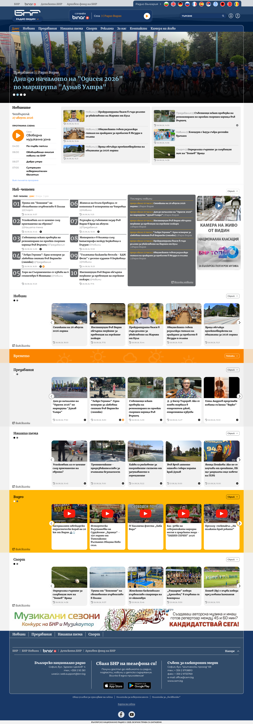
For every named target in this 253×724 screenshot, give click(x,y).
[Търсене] (223, 15)
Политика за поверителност (132, 697)
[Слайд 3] (21, 95)
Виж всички (23, 345)
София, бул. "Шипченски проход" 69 (189, 666)
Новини (18, 634)
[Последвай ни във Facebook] (121, 714)
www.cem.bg (175, 681)
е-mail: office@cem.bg (180, 677)
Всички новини (183, 282)
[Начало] (27, 13)
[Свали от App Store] (113, 685)
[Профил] (237, 15)
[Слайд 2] (17, 95)
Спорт (94, 634)
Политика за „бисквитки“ (166, 697)
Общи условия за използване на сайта (93, 697)
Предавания (41, 634)
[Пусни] (147, 16)
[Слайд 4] (24, 95)
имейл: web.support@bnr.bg (68, 673)
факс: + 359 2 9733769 (180, 673)
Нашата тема (70, 634)
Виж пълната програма (25, 180)
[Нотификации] (230, 15)
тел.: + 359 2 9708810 (180, 670)
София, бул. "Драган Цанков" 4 (67, 666)
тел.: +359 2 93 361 (75, 670)
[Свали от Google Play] (139, 685)
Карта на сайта (126, 704)
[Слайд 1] (14, 95)
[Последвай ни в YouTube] (131, 714)
